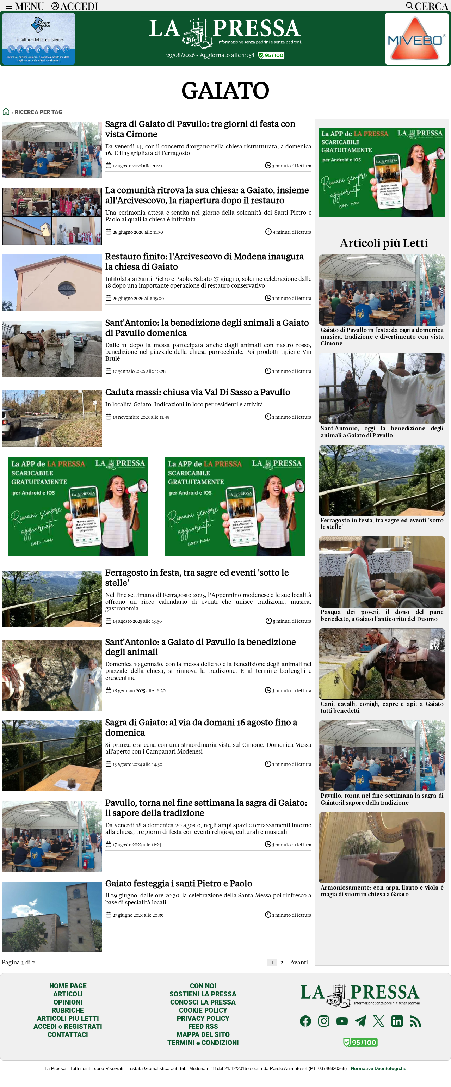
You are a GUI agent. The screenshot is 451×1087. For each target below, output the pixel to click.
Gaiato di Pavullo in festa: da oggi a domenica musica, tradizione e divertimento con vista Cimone (382, 336)
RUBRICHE (68, 1010)
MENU (29, 5)
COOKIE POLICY (203, 1010)
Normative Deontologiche (378, 1068)
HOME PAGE (68, 986)
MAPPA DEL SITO (203, 1035)
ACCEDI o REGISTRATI (67, 1026)
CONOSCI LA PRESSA (203, 1002)
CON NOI (203, 986)
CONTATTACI (68, 1035)
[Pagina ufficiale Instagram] (323, 1021)
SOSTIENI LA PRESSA (202, 994)
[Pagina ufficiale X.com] (378, 1021)
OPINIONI (68, 1002)
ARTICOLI (68, 994)
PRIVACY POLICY (203, 1018)
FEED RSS (203, 1026)
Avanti (299, 962)
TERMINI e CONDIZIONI (203, 1043)
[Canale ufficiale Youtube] (342, 1021)
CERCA (431, 5)
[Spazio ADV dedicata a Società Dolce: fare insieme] (38, 63)
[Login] (55, 5)
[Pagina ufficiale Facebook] (305, 1021)
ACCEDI (79, 5)
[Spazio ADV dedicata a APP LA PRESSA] (78, 554)
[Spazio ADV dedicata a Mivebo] (417, 63)
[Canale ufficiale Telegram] (360, 1021)
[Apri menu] (7, 5)
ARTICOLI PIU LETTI (68, 1018)
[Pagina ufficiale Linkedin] (397, 1021)
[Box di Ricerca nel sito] (408, 5)
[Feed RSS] (415, 1021)
